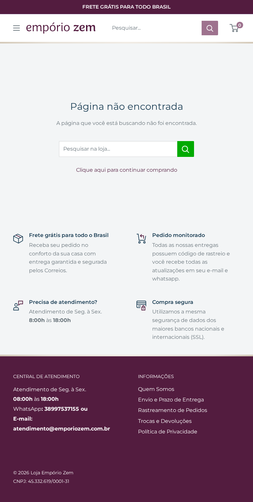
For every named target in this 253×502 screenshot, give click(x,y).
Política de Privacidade (167, 431)
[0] (234, 28)
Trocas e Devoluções (165, 421)
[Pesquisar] (210, 28)
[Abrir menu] (16, 28)
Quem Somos (156, 389)
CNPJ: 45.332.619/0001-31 (41, 481)
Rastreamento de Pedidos (172, 410)
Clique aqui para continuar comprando (126, 170)
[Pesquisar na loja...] (185, 149)
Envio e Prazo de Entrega (171, 400)
